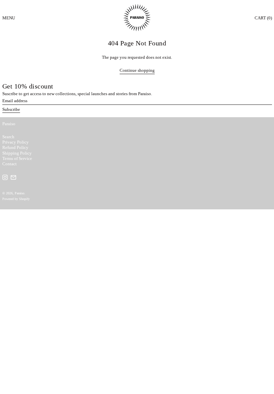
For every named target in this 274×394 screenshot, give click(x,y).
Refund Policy (15, 147)
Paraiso (8, 123)
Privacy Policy (15, 142)
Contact (9, 163)
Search (8, 136)
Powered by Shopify (16, 199)
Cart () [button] (263, 17)
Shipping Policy (17, 153)
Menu (8, 17)
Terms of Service (17, 158)
